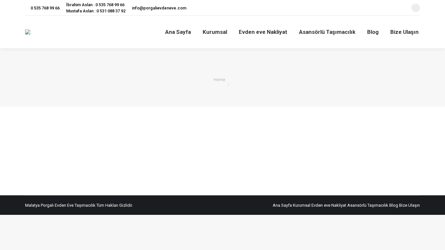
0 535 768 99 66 (45, 8)
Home (219, 79)
